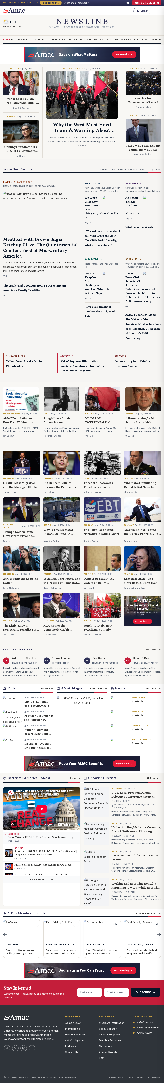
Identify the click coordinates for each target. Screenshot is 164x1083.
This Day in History (16, 356)
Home (6, 39)
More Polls (44, 688)
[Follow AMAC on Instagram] (23, 1048)
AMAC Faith (131, 183)
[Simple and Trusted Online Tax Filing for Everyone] (21, 939)
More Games (151, 688)
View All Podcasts (40, 879)
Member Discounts (110, 1040)
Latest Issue (97, 688)
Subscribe (144, 992)
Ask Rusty (90, 183)
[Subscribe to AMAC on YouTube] (32, 1048)
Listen (73, 778)
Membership (72, 1029)
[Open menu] (157, 11)
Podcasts (70, 1046)
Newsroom (105, 1046)
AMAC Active (91, 259)
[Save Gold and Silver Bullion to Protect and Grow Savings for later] (157, 924)
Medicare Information (111, 1023)
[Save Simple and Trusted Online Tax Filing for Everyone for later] (36, 924)
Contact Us (71, 1052)
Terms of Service (135, 1077)
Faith (140, 39)
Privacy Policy (116, 1077)
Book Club (131, 259)
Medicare (119, 39)
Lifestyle (57, 39)
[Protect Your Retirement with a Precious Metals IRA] (62, 939)
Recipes (7, 181)
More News (151, 649)
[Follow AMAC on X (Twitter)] (15, 1048)
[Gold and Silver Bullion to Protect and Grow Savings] (142, 939)
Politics (16, 39)
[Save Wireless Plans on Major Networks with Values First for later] (116, 924)
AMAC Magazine (75, 1040)
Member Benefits (75, 1034)
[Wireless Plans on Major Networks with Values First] (102, 939)
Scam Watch (153, 39)
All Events (152, 778)
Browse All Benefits (147, 913)
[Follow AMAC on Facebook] (7, 1048)
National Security (99, 39)
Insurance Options (110, 1034)
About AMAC (73, 1023)
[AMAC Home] (16, 1017)
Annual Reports (108, 1052)
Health (130, 39)
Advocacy (65, 356)
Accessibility (154, 1077)
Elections (30, 39)
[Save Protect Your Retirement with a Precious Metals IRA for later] (76, 924)
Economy (44, 39)
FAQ (101, 1058)
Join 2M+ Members (146, 2)
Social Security (75, 39)
